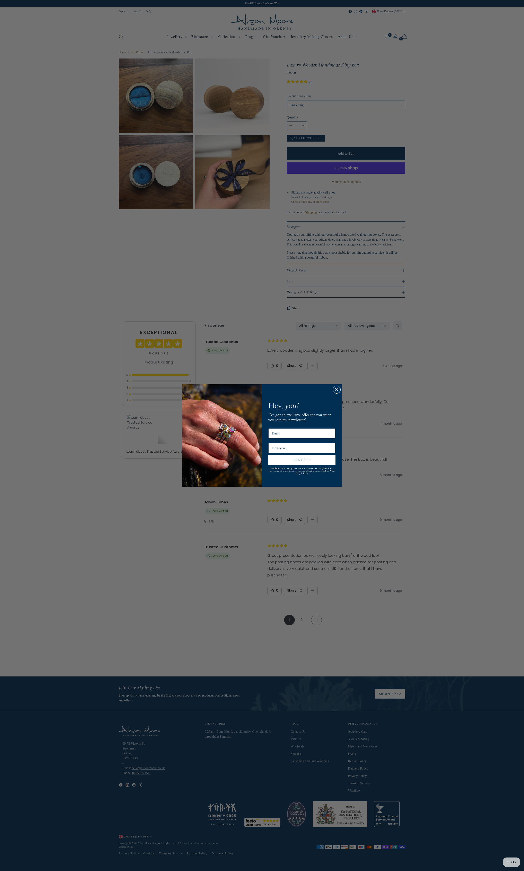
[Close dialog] (336, 389)
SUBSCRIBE (302, 460)
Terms (305, 473)
